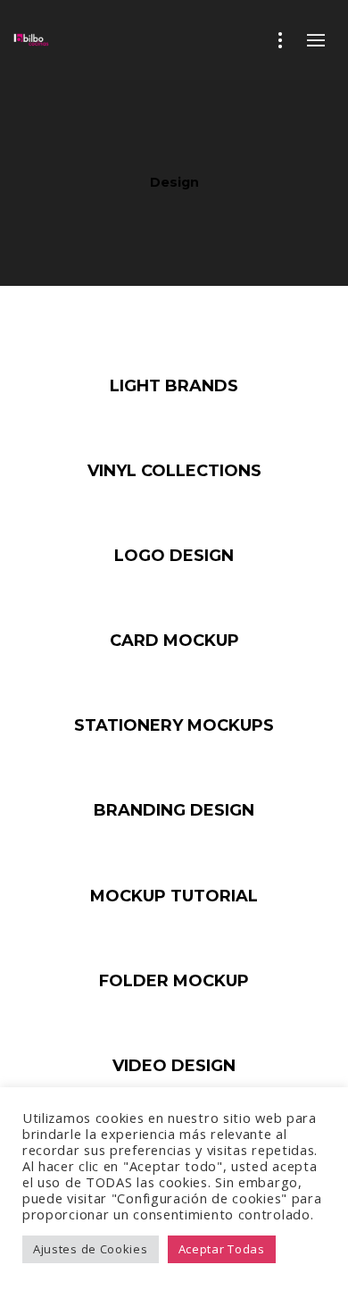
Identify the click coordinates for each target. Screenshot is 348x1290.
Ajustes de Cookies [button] (90, 1249)
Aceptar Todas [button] (221, 1249)
